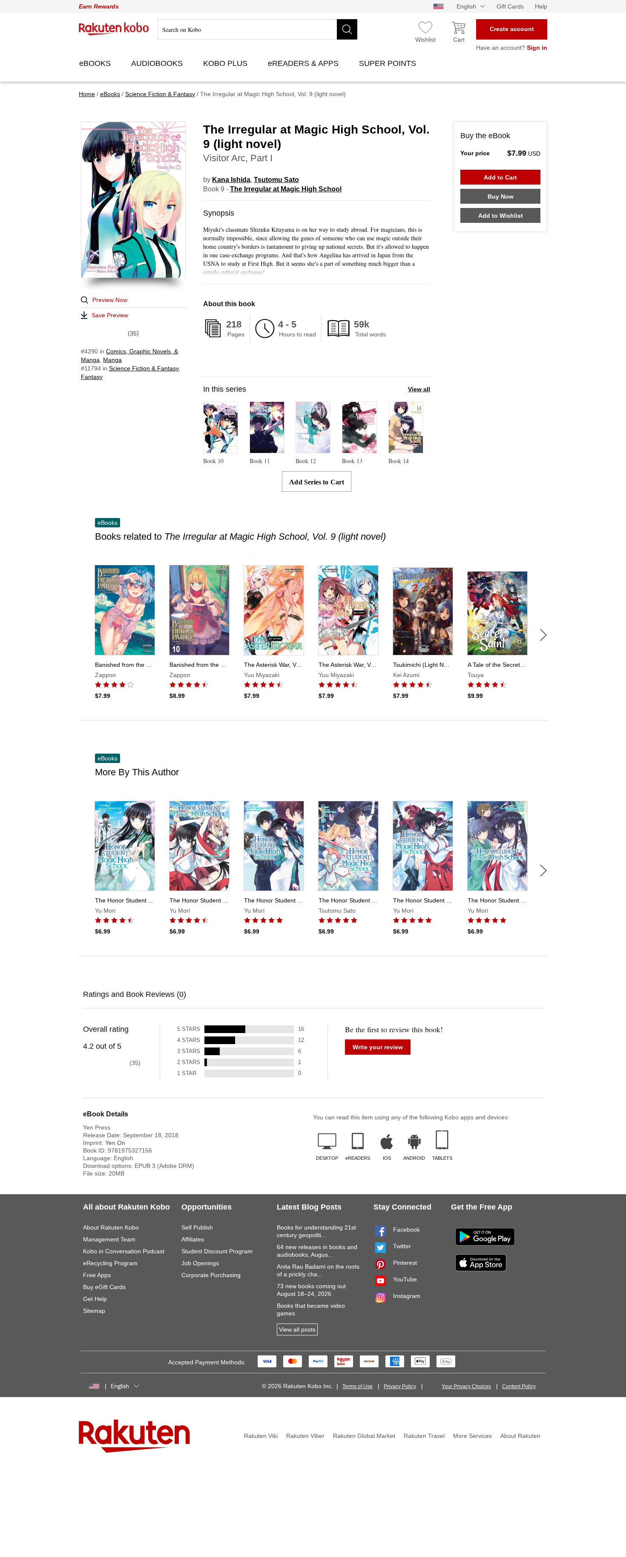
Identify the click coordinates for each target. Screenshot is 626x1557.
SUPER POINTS (388, 63)
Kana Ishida (231, 179)
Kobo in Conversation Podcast (123, 1251)
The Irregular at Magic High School (286, 189)
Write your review (378, 1047)
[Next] (543, 635)
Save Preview (110, 315)
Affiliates (192, 1239)
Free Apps (97, 1275)
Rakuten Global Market (364, 1435)
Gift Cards (510, 6)
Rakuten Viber (305, 1435)
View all (419, 389)
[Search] (347, 29)
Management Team (109, 1239)
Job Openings (200, 1263)
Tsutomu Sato (276, 179)
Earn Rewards (99, 6)
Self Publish (197, 1227)
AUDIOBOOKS (158, 63)
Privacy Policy (400, 1386)
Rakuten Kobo (114, 29)
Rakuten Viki (261, 1435)
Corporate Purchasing (211, 1275)
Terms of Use (357, 1386)
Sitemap (94, 1310)
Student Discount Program (217, 1251)
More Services (472, 1435)
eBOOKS (96, 63)
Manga (112, 359)
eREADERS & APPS (304, 63)
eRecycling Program (110, 1263)
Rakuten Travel (424, 1435)
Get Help (95, 1298)
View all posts (297, 1329)
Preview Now (109, 299)
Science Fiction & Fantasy (143, 368)
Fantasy (92, 376)
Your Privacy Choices (466, 1386)
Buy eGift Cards (104, 1287)
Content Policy (519, 1386)
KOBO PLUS (226, 63)
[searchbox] (257, 29)
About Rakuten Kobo (111, 1227)
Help (541, 6)
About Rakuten (520, 1435)
